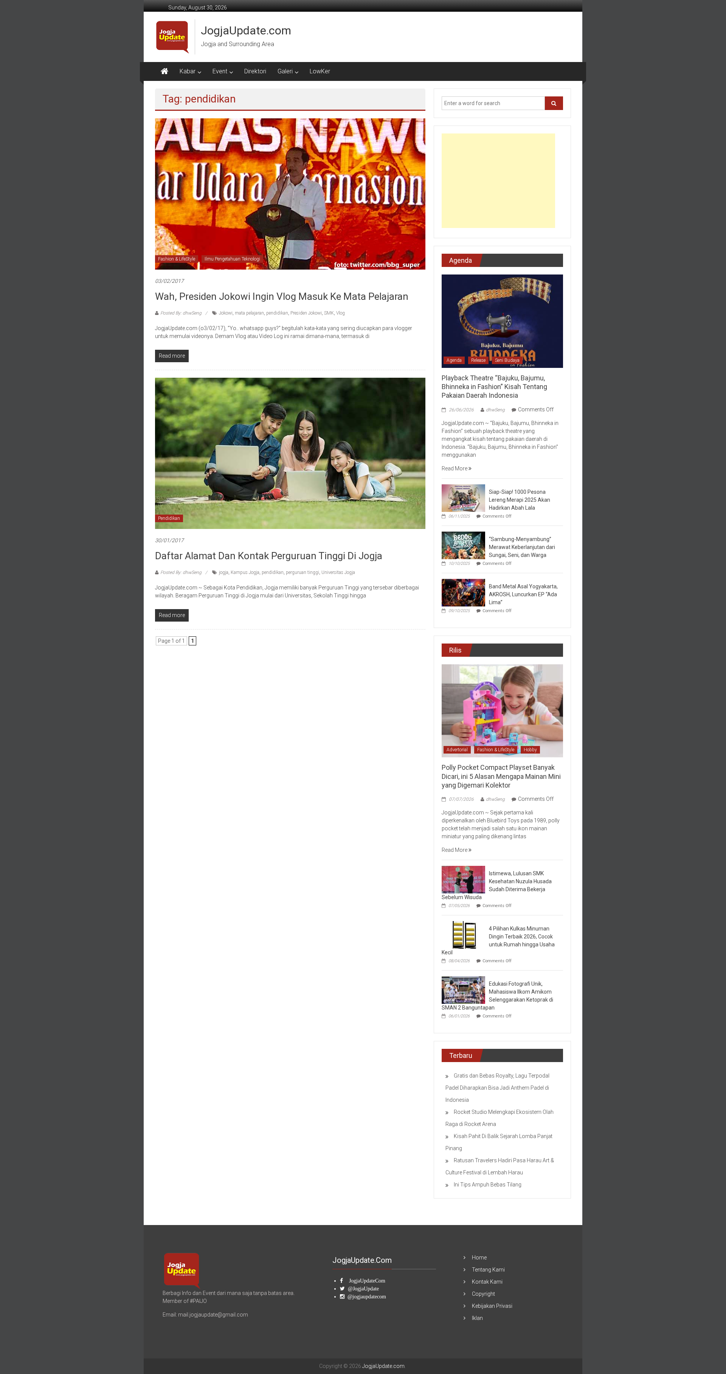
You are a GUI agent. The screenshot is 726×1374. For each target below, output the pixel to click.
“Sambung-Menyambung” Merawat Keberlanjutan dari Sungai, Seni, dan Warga (522, 547)
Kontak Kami (487, 1282)
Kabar (187, 71)
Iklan (477, 1318)
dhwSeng (495, 410)
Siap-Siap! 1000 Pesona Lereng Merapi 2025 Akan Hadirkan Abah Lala (519, 500)
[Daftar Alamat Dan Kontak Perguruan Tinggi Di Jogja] (290, 453)
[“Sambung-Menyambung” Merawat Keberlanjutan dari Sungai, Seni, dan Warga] (463, 545)
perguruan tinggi (302, 572)
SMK (329, 313)
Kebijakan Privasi (492, 1306)
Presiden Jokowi (306, 313)
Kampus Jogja (245, 572)
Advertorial (457, 749)
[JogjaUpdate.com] (164, 71)
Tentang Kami (488, 1270)
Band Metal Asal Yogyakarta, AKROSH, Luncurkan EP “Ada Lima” (523, 594)
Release (478, 360)
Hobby (530, 749)
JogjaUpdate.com (246, 30)
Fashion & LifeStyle (176, 259)
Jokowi (226, 313)
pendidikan (277, 313)
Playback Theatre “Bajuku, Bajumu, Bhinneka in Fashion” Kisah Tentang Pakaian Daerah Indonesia (494, 387)
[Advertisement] (498, 180)
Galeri (285, 71)
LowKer (320, 71)
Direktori (255, 71)
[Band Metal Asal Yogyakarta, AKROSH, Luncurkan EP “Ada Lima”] (463, 592)
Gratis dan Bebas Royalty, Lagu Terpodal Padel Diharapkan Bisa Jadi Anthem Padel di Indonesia (497, 1088)
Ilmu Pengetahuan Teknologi (232, 259)
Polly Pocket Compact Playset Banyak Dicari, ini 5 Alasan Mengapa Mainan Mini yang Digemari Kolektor (501, 776)
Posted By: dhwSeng (181, 313)
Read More (455, 468)
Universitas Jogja (338, 572)
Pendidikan (169, 518)
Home (479, 1258)
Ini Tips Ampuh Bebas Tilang (487, 1185)
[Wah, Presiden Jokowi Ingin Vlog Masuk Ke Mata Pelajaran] (290, 194)
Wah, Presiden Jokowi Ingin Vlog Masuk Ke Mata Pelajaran (281, 296)
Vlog (340, 313)
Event (220, 71)
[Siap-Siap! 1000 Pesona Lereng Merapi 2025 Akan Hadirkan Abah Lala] (463, 498)
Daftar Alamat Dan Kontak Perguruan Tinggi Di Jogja (268, 555)
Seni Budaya (507, 360)
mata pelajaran (249, 313)
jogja (223, 572)
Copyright (483, 1294)
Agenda (454, 360)
